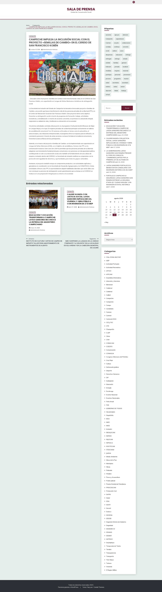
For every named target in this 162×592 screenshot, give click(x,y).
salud (107, 83)
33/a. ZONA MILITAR (113, 257)
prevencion (127, 75)
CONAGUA (110, 353)
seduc (115, 86)
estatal (108, 63)
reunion (126, 79)
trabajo (123, 91)
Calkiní (108, 295)
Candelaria (109, 309)
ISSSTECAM (110, 446)
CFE (107, 326)
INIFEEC (109, 436)
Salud (108, 498)
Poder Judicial (110, 481)
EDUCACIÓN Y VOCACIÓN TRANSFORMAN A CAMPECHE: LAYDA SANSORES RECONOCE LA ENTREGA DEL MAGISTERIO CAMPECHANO (42, 220)
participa (108, 75)
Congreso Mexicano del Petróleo (117, 357)
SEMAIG (109, 532)
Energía (108, 388)
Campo (108, 305)
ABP (107, 261)
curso (121, 51)
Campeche (32, 36)
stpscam (108, 91)
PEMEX (108, 474)
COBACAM (110, 343)
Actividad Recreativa (113, 267)
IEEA (108, 419)
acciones (108, 35)
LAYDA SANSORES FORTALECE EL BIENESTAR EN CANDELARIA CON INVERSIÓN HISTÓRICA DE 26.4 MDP (119, 167)
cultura (114, 51)
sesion (123, 86)
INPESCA (109, 443)
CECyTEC (109, 322)
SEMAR (109, 536)
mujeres (117, 71)
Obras (108, 467)
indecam (108, 67)
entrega (128, 55)
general (124, 63)
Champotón (110, 329)
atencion (125, 35)
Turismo (108, 563)
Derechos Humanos (112, 374)
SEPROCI (109, 539)
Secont (108, 508)
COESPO (109, 346)
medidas (108, 71)
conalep (108, 47)
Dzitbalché (109, 381)
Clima (108, 336)
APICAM (109, 274)
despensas (109, 55)
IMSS (108, 426)
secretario (125, 83)
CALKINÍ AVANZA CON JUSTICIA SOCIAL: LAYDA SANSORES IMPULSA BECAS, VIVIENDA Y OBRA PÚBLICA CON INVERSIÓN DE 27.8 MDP (80, 199)
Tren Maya (110, 560)
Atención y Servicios (113, 281)
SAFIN (108, 494)
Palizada (109, 470)
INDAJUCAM (110, 432)
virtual (108, 94)
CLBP (108, 333)
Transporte (110, 556)
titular (116, 91)
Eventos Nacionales (113, 398)
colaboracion (126, 43)
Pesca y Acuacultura (113, 477)
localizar (125, 67)
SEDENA (109, 515)
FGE (107, 405)
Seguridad (109, 525)
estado (125, 59)
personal (117, 75)
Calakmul (109, 288)
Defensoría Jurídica (112, 367)
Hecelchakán (110, 412)
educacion (119, 55)
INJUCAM (109, 439)
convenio (125, 47)
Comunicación (111, 350)
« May (106, 222)
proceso (108, 79)
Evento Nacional (111, 395)
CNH (108, 340)
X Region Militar (111, 570)
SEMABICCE (110, 529)
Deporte (109, 371)
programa (117, 79)
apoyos (117, 35)
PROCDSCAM (111, 487)
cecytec (116, 43)
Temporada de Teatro (113, 546)
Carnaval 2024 (111, 319)
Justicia (108, 453)
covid (107, 51)
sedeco (108, 86)
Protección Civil (111, 491)
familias (115, 63)
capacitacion (120, 39)
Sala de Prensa (81, 9)
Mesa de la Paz (111, 460)
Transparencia (111, 553)
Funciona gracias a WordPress (68, 587)
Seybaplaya (110, 542)
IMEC (108, 422)
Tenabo (108, 549)
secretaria (115, 83)
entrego (117, 59)
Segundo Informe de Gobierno (116, 522)
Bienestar (109, 285)
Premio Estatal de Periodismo (116, 484)
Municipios (109, 463)
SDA (107, 501)
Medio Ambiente (111, 457)
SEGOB (108, 518)
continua (116, 47)
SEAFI (108, 505)
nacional (125, 71)
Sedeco (108, 512)
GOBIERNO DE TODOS (114, 408)
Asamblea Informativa (113, 278)
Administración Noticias (50, 49)
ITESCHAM (110, 450)
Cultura (108, 364)
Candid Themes (99, 587)
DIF (107, 377)
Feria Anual (110, 401)
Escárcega (109, 391)
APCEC (108, 271)
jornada (116, 67)
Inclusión (109, 429)
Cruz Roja (109, 360)
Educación (109, 384)
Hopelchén (109, 415)
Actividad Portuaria (112, 264)
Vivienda (109, 567)
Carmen (108, 43)
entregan (108, 59)
